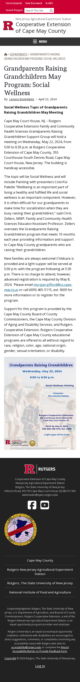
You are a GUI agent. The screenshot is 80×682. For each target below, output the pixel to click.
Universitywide (14, 3)
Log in (40, 666)
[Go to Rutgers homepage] (40, 472)
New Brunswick (33, 3)
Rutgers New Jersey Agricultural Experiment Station (40, 571)
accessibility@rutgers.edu (26, 647)
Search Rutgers (14, 10)
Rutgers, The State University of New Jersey (40, 583)
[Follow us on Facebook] (32, 504)
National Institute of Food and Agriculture (40, 592)
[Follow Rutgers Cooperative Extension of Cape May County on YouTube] (45, 504)
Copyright (10, 658)
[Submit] (51, 10)
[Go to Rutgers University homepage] (8, 25)
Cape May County (40, 560)
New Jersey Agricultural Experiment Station (43, 19)
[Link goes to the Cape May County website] (20, 529)
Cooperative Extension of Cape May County (43, 27)
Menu (43, 42)
